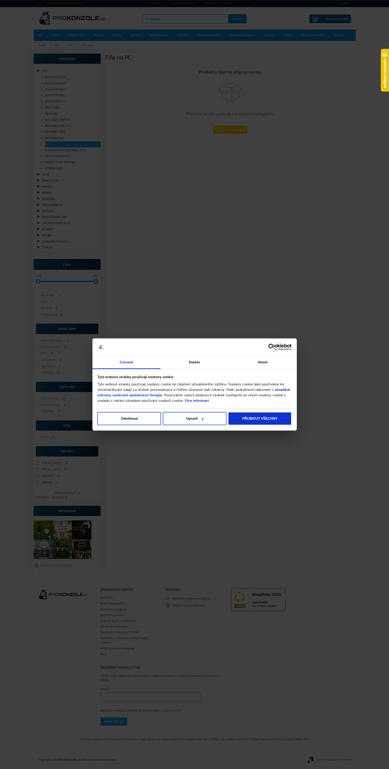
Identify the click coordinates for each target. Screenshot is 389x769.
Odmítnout (129, 418)
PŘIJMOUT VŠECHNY (260, 418)
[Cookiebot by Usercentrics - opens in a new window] (272, 347)
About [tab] (263, 362)
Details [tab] (194, 362)
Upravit (192, 418)
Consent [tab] (126, 362)
